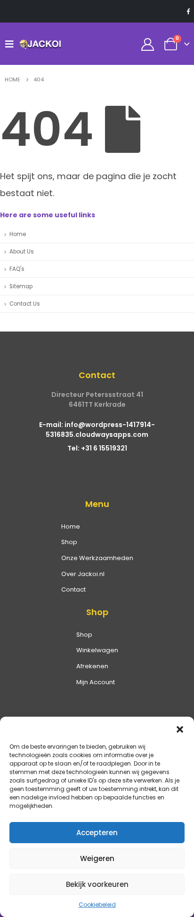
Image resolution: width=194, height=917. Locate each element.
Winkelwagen (97, 650)
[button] (180, 728)
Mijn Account (95, 682)
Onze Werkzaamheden (97, 557)
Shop (69, 542)
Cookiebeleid (97, 905)
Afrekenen (92, 666)
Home (17, 234)
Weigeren (97, 858)
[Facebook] (188, 11)
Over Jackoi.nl (83, 573)
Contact (73, 589)
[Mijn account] (147, 44)
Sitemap (20, 286)
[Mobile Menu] (12, 44)
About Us (21, 251)
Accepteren (97, 833)
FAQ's (16, 269)
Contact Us (24, 304)
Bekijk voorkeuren (97, 884)
